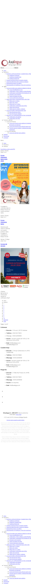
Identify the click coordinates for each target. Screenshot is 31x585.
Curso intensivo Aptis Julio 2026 (4, 158)
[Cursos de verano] (15, 289)
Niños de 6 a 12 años (14, 104)
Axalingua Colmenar (14, 75)
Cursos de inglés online (16, 110)
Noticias (13, 83)
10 (4, 318)
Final (4, 321)
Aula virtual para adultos (15, 113)
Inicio (4, 70)
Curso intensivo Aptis (4, 222)
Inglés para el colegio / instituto (17, 109)
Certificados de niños (14, 118)
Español (5, 134)
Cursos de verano (4, 245)
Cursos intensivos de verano (16, 97)
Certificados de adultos (15, 117)
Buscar (16, 67)
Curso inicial (15, 90)
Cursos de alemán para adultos (17, 133)
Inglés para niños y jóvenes (17, 99)
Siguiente (5, 320)
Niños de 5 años (13, 102)
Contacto (5, 137)
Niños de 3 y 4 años (14, 101)
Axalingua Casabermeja (15, 77)
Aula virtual (6, 136)
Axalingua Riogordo (14, 78)
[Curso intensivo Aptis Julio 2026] (15, 203)
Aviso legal (18, 414)
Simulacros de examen (15, 94)
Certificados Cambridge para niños (18, 105)
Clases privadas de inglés (15, 96)
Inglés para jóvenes (14, 107)
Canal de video (17, 82)
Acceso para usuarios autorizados (15, 420)
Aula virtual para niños (15, 112)
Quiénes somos (17, 80)
